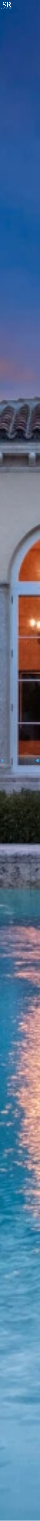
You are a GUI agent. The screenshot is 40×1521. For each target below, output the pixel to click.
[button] (2, 760)
